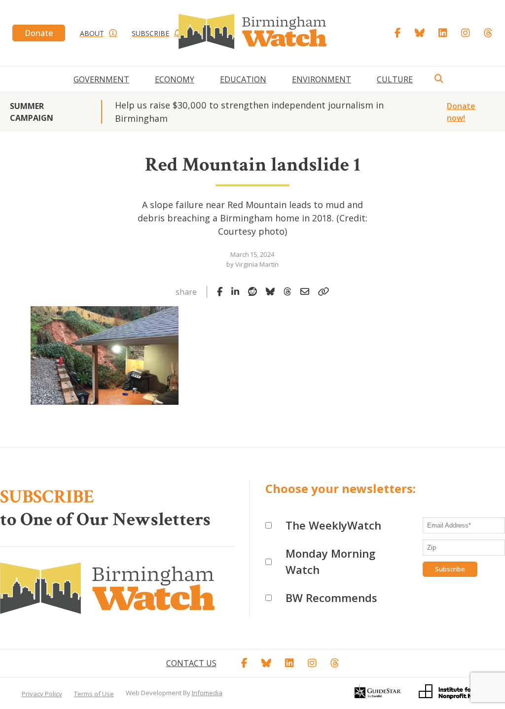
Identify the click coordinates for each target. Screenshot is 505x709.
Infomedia (207, 692)
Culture (395, 79)
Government (101, 79)
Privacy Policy (42, 693)
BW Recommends (331, 597)
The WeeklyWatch (333, 525)
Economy (174, 79)
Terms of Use (94, 693)
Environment (321, 79)
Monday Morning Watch (330, 561)
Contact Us (191, 663)
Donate (39, 33)
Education (243, 79)
